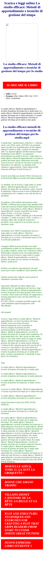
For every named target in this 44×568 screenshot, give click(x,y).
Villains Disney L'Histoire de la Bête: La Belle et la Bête (21, 499)
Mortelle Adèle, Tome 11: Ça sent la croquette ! (20, 470)
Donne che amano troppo (19, 484)
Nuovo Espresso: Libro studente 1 (18, 544)
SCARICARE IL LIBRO (22, 85)
